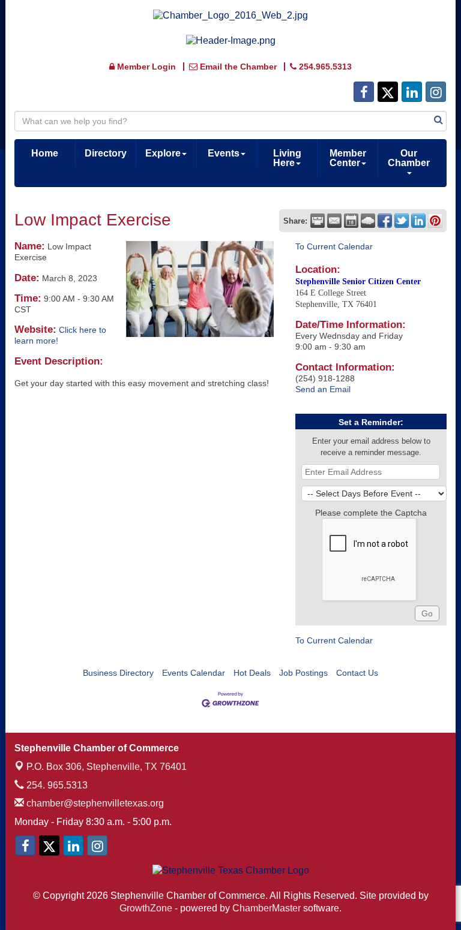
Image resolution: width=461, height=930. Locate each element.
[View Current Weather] (368, 220)
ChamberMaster (266, 908)
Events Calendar (193, 673)
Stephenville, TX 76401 (106, 767)
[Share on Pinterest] (435, 220)
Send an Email (323, 389)
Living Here (287, 158)
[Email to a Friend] (334, 220)
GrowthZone (145, 908)
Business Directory (118, 673)
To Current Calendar (334, 246)
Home (44, 153)
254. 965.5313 (56, 785)
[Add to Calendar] (351, 220)
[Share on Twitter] (401, 220)
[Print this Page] (317, 220)
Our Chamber (409, 158)
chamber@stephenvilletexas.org (94, 803)
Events (224, 153)
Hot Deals (252, 673)
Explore (163, 153)
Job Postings (303, 673)
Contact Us (357, 673)
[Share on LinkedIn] (418, 220)
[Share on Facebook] (385, 220)
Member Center (348, 158)
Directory (106, 153)
